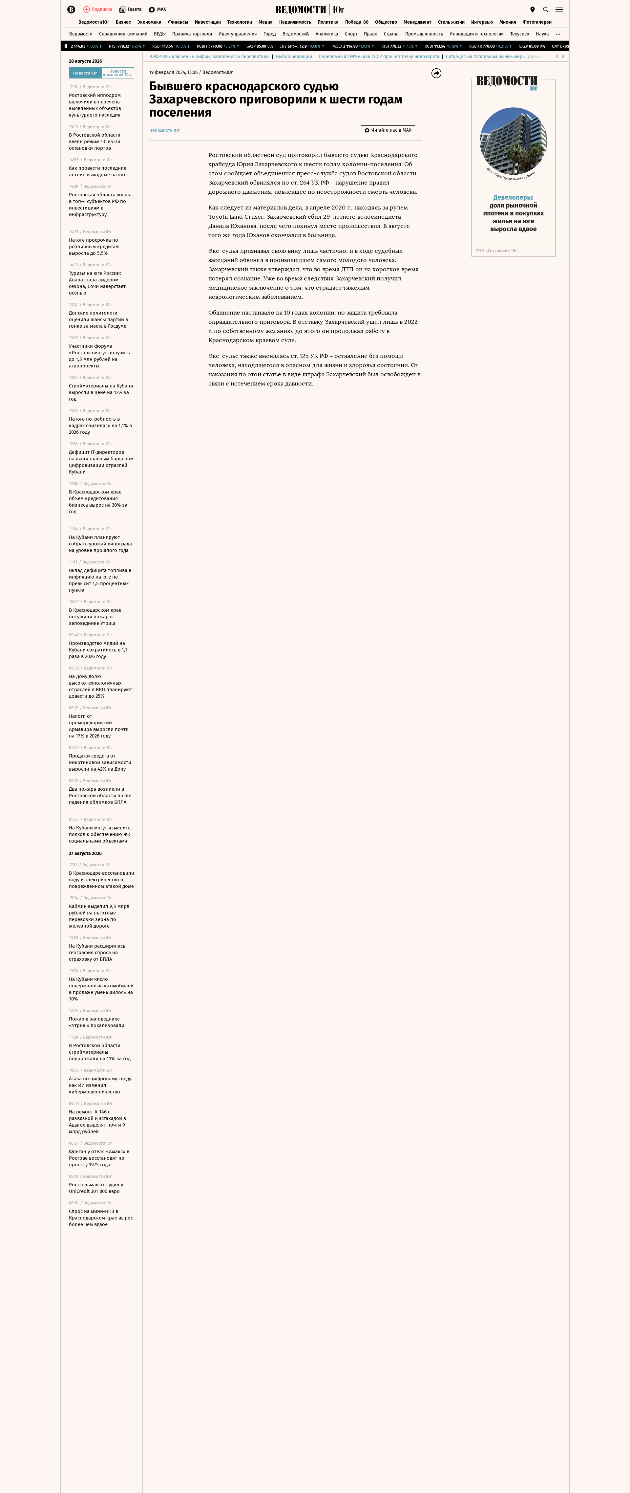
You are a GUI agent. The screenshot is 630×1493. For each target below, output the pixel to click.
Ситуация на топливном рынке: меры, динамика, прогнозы (509, 56)
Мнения (507, 22)
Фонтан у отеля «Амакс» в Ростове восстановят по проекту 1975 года (99, 1158)
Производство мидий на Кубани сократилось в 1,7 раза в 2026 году (98, 649)
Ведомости (81, 34)
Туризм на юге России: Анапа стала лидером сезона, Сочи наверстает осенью (97, 283)
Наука (542, 34)
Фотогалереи (537, 22)
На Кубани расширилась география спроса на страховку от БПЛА (97, 952)
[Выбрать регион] (532, 9)
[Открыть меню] (559, 9)
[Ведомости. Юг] (337, 9)
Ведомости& (296, 34)
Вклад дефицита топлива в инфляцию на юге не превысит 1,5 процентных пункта (100, 580)
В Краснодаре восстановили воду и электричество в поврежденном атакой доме (101, 879)
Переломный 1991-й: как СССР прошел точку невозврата (379, 56)
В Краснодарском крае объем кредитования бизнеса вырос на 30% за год (98, 502)
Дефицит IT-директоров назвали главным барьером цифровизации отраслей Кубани (101, 462)
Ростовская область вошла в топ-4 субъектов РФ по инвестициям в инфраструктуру (100, 204)
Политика (328, 22)
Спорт (351, 34)
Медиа (266, 22)
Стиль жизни (451, 22)
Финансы (178, 22)
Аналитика (327, 34)
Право (370, 34)
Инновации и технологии (477, 34)
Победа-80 (356, 22)
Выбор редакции (294, 56)
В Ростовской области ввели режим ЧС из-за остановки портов (94, 141)
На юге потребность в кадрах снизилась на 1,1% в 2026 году (100, 425)
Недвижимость (295, 22)
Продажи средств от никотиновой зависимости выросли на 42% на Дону (100, 762)
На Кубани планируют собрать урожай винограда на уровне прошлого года (100, 543)
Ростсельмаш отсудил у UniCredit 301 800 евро (96, 1188)
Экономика (149, 22)
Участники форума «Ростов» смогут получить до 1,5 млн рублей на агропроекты (99, 356)
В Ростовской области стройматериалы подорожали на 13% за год (100, 1052)
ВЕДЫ (160, 34)
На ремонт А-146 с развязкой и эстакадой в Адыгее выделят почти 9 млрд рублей (97, 1121)
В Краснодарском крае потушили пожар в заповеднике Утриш (95, 616)
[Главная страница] (301, 9)
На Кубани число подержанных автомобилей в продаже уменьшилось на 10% (101, 989)
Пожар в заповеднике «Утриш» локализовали (96, 1022)
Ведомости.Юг (217, 72)
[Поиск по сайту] (545, 9)
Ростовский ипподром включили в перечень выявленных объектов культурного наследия (95, 105)
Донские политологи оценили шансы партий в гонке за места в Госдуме (98, 319)
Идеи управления (238, 34)
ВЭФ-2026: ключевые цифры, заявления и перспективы (209, 56)
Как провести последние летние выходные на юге (98, 171)
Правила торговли (192, 34)
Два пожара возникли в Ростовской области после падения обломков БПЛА (100, 795)
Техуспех (519, 34)
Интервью (482, 22)
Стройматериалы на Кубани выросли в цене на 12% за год (101, 392)
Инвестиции (208, 22)
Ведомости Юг (93, 22)
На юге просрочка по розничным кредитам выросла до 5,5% (94, 246)
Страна (391, 34)
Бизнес (123, 22)
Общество (386, 22)
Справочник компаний (123, 34)
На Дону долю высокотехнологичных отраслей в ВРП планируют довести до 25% (100, 686)
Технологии (239, 22)
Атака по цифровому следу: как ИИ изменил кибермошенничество (101, 1085)
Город (269, 34)
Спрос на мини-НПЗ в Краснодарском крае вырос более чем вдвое (101, 1217)
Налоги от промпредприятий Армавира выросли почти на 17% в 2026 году (99, 726)
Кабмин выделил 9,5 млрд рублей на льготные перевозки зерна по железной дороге (99, 916)
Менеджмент (417, 22)
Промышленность (424, 34)
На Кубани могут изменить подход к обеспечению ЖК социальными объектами (100, 834)
